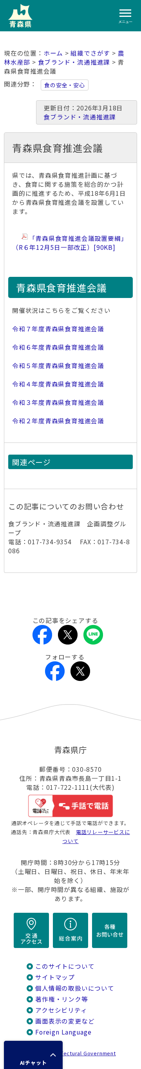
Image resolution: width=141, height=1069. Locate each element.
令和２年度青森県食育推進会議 (58, 420)
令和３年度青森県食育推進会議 (58, 402)
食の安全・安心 (64, 85)
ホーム (53, 53)
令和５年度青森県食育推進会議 (58, 365)
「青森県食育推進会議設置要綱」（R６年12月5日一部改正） (69, 243)
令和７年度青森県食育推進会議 (58, 328)
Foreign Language (63, 1031)
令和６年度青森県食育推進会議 (58, 347)
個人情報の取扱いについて (74, 988)
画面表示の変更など (64, 1021)
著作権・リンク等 (61, 999)
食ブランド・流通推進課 (74, 62)
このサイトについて (64, 966)
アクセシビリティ (61, 1010)
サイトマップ (55, 977)
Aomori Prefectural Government (73, 1053)
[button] (33, 1055)
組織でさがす (90, 53)
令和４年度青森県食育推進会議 (58, 383)
